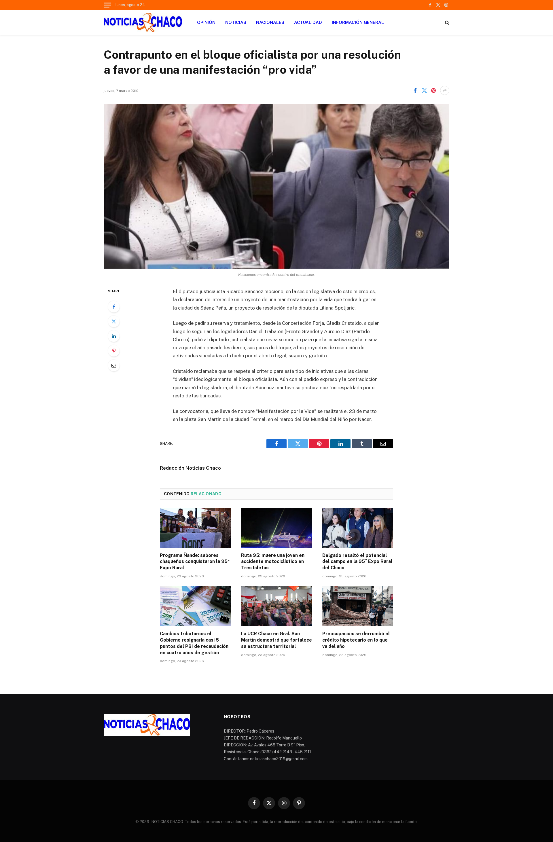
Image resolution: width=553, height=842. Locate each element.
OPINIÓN (206, 22)
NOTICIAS (235, 22)
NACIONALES (270, 22)
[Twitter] (114, 321)
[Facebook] (114, 306)
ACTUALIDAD (308, 22)
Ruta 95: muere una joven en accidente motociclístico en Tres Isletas (272, 562)
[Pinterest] (114, 350)
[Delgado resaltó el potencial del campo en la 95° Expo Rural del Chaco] (357, 527)
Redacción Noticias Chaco (190, 468)
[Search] (446, 22)
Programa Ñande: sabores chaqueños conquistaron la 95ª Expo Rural (195, 562)
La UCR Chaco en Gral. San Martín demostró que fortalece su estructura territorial (276, 640)
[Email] (114, 365)
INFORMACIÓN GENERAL (358, 22)
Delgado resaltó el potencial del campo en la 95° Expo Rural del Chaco (357, 562)
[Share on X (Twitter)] (424, 90)
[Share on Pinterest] (433, 90)
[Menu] (107, 5)
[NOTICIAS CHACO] (143, 22)
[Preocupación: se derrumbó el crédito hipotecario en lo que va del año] (357, 606)
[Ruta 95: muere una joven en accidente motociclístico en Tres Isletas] (276, 527)
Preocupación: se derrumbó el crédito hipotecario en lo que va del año (356, 640)
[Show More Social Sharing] (444, 90)
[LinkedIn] (114, 336)
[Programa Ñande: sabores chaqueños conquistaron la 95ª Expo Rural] (195, 527)
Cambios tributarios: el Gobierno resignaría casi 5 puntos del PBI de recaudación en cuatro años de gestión (194, 643)
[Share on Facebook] (415, 90)
